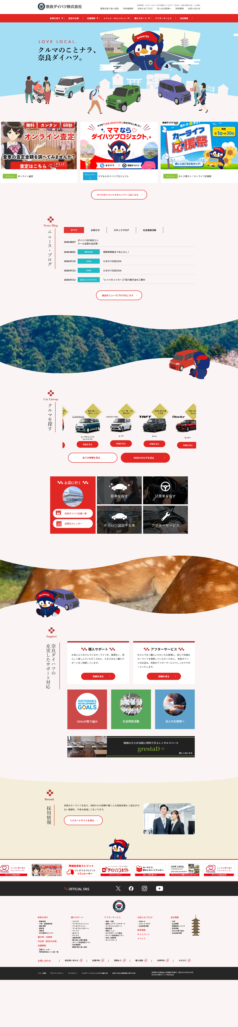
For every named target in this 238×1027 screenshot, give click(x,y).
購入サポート (140, 18)
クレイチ (75, 930)
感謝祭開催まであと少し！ (116, 252)
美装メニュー (110, 930)
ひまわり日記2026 (112, 261)
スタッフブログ (144, 923)
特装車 (41, 930)
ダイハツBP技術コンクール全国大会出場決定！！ (89, 242)
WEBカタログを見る (144, 457)
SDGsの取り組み (178, 930)
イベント (141, 938)
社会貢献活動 (144, 926)
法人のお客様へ (164, 8)
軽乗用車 (42, 921)
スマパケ (75, 921)
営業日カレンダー (73, 523)
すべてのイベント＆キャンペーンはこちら (117, 194)
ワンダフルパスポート (80, 928)
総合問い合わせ (71, 960)
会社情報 (184, 18)
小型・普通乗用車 (45, 923)
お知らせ (142, 921)
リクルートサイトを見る (82, 820)
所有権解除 (128, 8)
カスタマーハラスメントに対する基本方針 (95, 973)
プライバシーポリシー (57, 973)
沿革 (173, 921)
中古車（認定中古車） (48, 941)
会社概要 (175, 923)
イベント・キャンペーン (115, 18)
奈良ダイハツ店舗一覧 (76, 513)
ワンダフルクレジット (80, 923)
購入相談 (139, 960)
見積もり (118, 960)
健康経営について (178, 926)
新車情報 (141, 929)
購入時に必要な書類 (79, 940)
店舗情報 (91, 18)
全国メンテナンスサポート (115, 923)
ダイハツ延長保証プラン (81, 942)
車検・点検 (110, 921)
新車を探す (55, 18)
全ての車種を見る (91, 457)
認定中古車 (73, 18)
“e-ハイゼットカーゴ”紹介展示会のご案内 (124, 279)
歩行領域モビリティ (46, 933)
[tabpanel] (150, 50)
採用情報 (179, 8)
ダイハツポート (111, 940)
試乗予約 (96, 960)
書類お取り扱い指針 (109, 8)
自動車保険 (76, 937)
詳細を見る (91, 444)
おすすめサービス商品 (114, 933)
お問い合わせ (194, 8)
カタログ (182, 960)
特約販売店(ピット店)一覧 (48, 952)
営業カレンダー (45, 949)
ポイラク (75, 935)
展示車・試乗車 (45, 936)
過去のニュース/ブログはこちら (117, 295)
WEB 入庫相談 (111, 937)
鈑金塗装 (109, 928)
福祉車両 (42, 926)
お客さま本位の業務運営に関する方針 (124, 973)
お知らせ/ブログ (145, 8)
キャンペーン (143, 934)
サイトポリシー (73, 973)
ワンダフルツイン (79, 926)
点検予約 (161, 960)
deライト (75, 933)
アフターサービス (163, 18)
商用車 (41, 928)
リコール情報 (42, 973)
